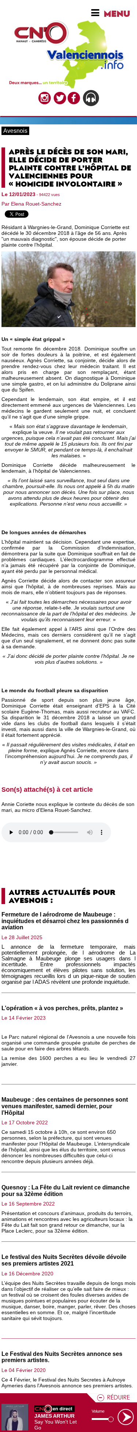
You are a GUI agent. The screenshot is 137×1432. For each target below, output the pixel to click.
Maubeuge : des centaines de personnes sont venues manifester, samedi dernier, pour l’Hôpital (64, 1106)
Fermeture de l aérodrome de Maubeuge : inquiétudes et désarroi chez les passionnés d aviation (65, 920)
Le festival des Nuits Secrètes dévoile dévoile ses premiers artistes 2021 (63, 1260)
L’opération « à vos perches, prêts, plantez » (62, 1008)
